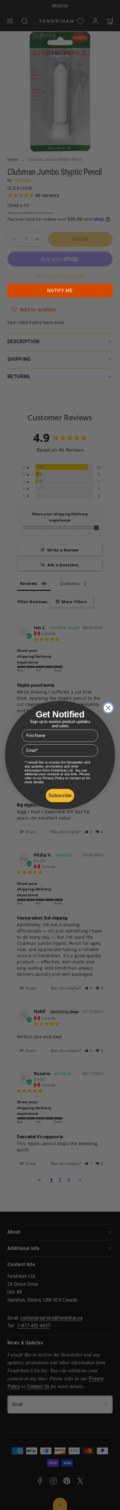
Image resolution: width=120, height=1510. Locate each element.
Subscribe (60, 795)
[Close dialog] (108, 708)
